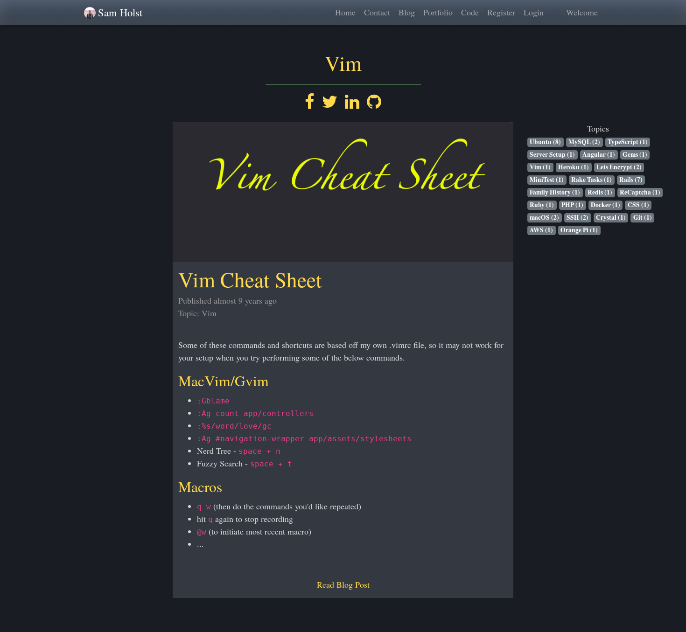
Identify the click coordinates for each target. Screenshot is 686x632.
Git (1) (642, 217)
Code (470, 12)
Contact (377, 12)
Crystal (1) (611, 217)
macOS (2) (544, 217)
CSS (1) (638, 205)
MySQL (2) (584, 142)
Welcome (582, 12)
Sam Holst (120, 12)
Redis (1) (600, 192)
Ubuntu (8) (545, 142)
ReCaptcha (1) (640, 192)
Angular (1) (598, 154)
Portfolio (438, 12)
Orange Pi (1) (579, 230)
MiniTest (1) (547, 179)
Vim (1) (540, 167)
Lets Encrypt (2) (619, 167)
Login (534, 12)
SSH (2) (577, 217)
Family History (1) (555, 192)
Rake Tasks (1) (591, 179)
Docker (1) (605, 205)
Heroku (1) (573, 167)
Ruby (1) (542, 205)
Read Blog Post (343, 584)
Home (345, 12)
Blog (407, 12)
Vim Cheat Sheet (250, 279)
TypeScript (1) (628, 142)
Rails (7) (631, 179)
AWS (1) (541, 230)
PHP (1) (572, 205)
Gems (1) (635, 154)
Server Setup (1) (552, 154)
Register (501, 12)
